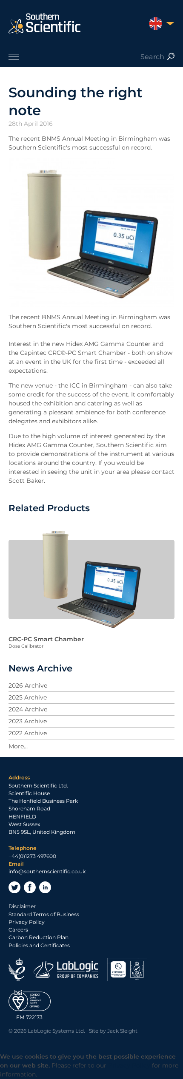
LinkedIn (45, 887)
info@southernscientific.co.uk (47, 871)
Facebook (30, 887)
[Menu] (91, 56)
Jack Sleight (122, 1031)
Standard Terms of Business (44, 914)
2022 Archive (28, 733)
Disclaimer (22, 906)
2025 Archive (28, 697)
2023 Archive (28, 721)
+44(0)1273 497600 (32, 856)
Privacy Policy (27, 922)
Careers (18, 929)
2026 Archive (28, 685)
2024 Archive (28, 709)
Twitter (14, 887)
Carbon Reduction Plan (39, 937)
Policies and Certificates (39, 945)
